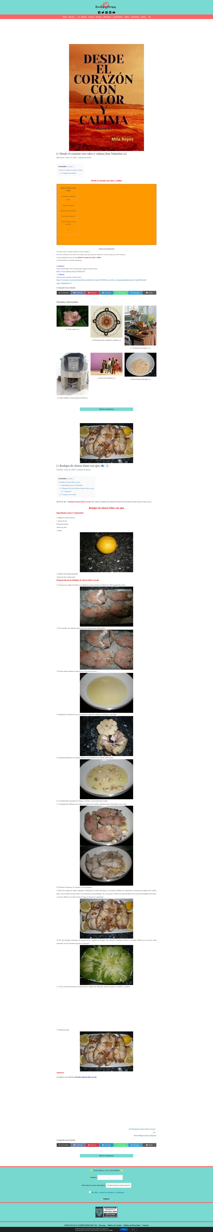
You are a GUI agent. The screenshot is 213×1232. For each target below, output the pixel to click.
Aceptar (124, 1229)
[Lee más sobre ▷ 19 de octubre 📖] (72, 316)
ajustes (111, 1230)
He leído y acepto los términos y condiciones (107, 1192)
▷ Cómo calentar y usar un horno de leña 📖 (72, 398)
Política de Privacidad (131, 1225)
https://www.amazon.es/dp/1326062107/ (71, 271)
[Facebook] (99, 12)
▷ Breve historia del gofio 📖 (140, 379)
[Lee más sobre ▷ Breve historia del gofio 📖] (140, 364)
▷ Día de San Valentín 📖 (106, 378)
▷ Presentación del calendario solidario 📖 (106, 340)
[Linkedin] (110, 12)
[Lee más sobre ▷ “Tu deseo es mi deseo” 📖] (140, 325)
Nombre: (93, 1177)
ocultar (70, 166)
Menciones (60, 158)
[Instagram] (106, 12)
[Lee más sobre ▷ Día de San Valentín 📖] (106, 364)
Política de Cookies (114, 1225)
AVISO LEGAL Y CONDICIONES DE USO (80, 1225)
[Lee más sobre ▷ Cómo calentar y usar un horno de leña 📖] (72, 374)
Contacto (145, 1225)
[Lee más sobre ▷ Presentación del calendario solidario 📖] (106, 321)
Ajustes (133, 1229)
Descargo (102, 1225)
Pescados (60, 470)
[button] (75, 17)
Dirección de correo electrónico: (94, 1185)
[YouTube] (113, 12)
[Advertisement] (106, 31)
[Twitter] (103, 12)
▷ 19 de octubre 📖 (72, 329)
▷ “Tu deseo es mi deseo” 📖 (140, 348)
